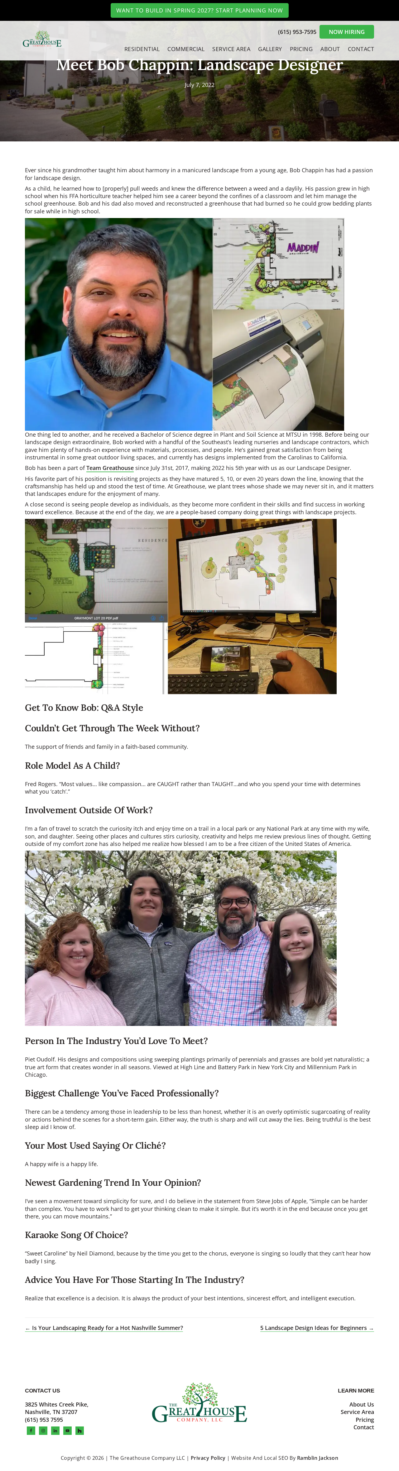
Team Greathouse (110, 468)
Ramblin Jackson (318, 1457)
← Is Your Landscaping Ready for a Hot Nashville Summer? (104, 1327)
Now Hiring (347, 32)
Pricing (365, 1419)
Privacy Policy (208, 1457)
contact (363, 1427)
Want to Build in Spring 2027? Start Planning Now (199, 10)
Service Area (357, 1412)
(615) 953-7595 (298, 32)
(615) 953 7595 (44, 1419)
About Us (361, 1404)
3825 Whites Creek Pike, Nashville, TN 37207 (57, 1408)
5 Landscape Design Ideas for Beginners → (317, 1327)
